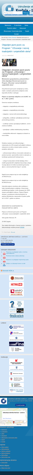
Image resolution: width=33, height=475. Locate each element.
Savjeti (26, 31)
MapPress (2, 424)
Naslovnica (8, 25)
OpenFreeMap (7, 424)
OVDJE (22, 227)
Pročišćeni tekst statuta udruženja (15, 256)
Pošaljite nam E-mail (8, 244)
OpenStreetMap (3, 425)
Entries (4, 462)
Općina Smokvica (5, 453)
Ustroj (26, 25)
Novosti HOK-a (8, 271)
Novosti (13, 232)
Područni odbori (11, 28)
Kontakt (16, 34)
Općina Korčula (5, 449)
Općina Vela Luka (5, 457)
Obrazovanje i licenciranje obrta (12, 31)
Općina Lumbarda (5, 451)
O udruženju (17, 25)
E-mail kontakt (20, 405)
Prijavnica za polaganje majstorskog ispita (17, 259)
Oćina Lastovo (5, 447)
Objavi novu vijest (5, 468)
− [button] (25, 421)
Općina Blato (4, 455)
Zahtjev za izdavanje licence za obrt (15, 263)
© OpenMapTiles (13, 424)
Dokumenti (23, 28)
